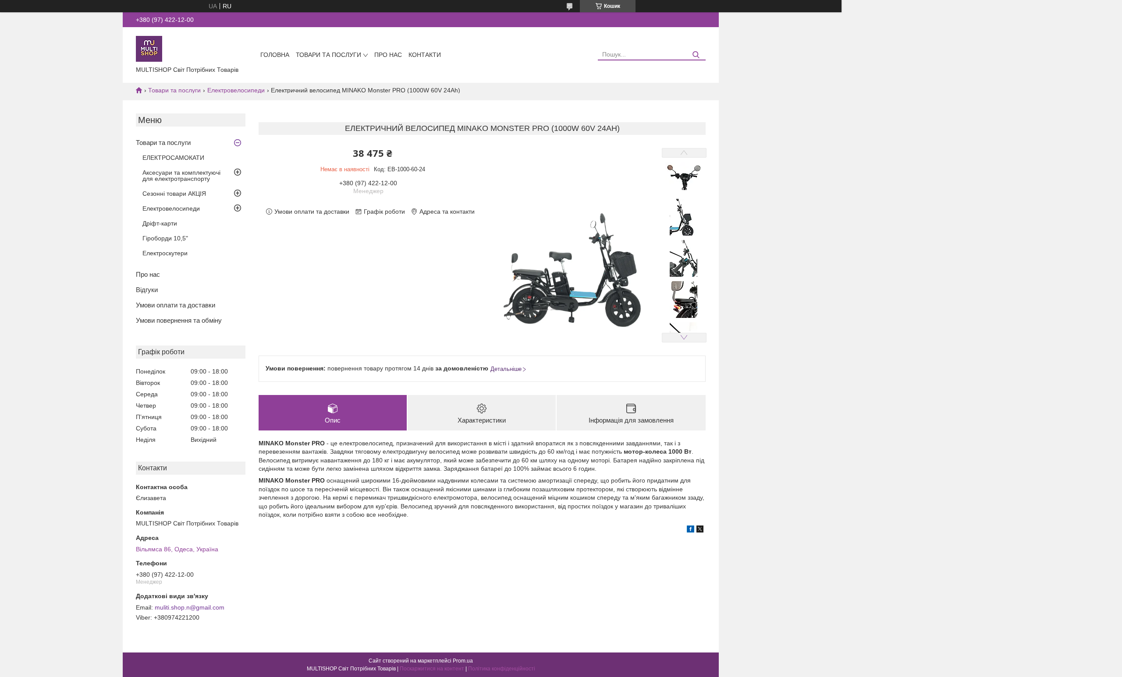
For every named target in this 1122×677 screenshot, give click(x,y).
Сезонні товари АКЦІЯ (174, 193)
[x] (699, 530)
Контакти (424, 54)
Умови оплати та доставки (175, 305)
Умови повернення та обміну (179, 320)
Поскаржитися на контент (432, 669)
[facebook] (690, 530)
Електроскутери (165, 253)
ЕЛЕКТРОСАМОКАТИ (173, 157)
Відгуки (147, 289)
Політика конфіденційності (501, 669)
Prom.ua (463, 661)
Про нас (388, 54)
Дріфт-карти (159, 223)
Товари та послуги (328, 54)
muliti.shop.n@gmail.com (189, 607)
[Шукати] (696, 54)
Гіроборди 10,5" (165, 238)
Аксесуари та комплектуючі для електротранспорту (181, 175)
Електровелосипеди (236, 90)
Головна (274, 54)
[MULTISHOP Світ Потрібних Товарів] (149, 48)
